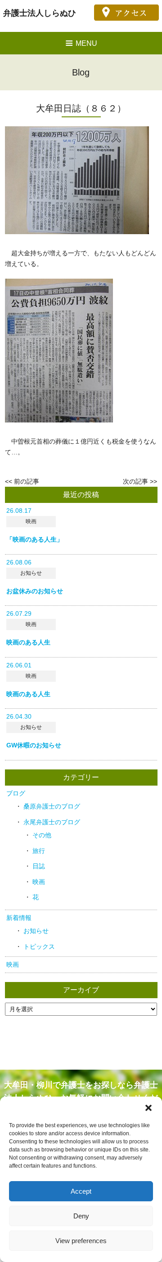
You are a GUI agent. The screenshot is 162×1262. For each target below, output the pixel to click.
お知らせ (36, 930)
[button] (148, 1107)
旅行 (38, 850)
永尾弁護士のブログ (51, 822)
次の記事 (135, 481)
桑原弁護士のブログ (51, 806)
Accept (81, 1191)
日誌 (38, 866)
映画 (38, 881)
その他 (41, 835)
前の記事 (26, 481)
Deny (81, 1216)
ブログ (15, 793)
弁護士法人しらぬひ (39, 13)
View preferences (81, 1240)
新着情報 (19, 917)
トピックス (39, 946)
